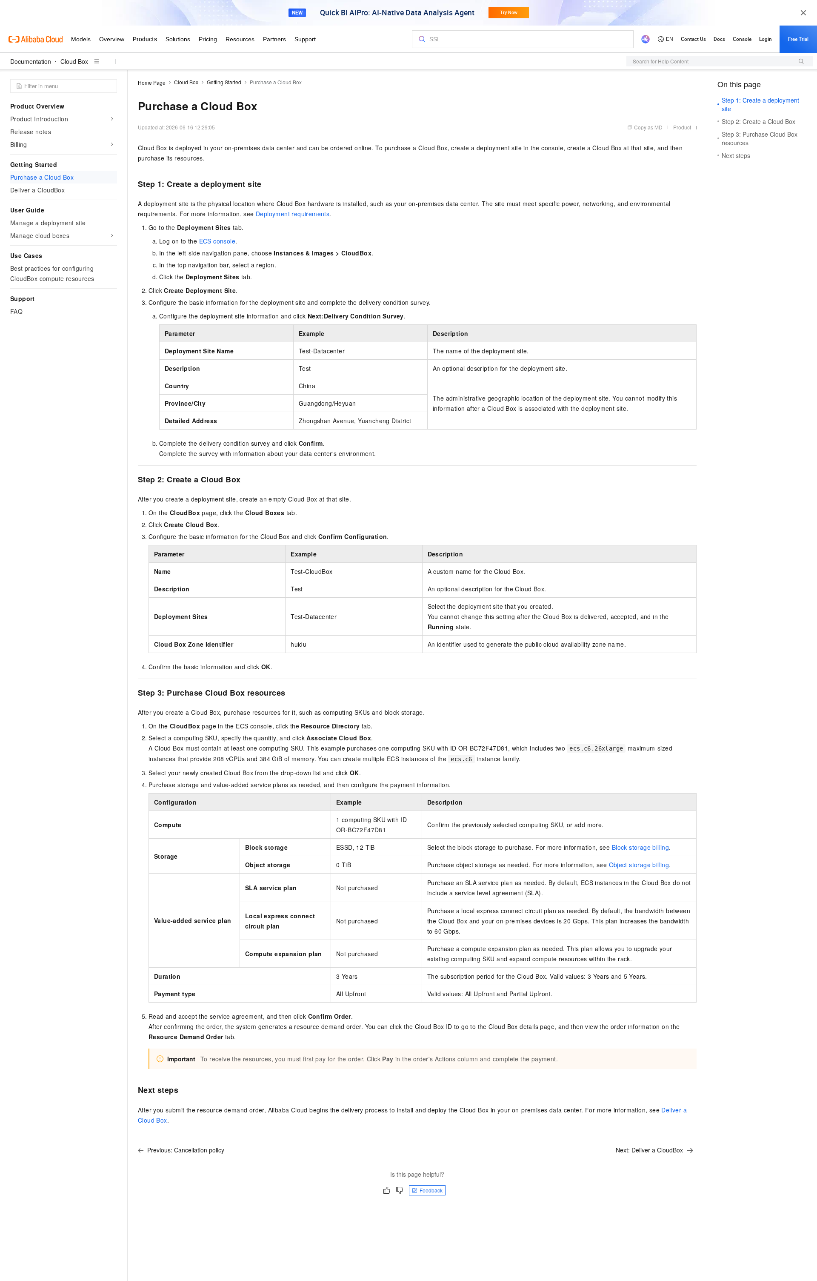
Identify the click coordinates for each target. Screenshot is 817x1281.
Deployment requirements (292, 213)
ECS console (217, 241)
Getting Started (224, 82)
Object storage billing (639, 864)
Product (682, 127)
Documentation (30, 61)
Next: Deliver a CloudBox (649, 1150)
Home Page (152, 82)
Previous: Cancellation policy (185, 1150)
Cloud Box (74, 61)
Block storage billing (640, 847)
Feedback (431, 1190)
